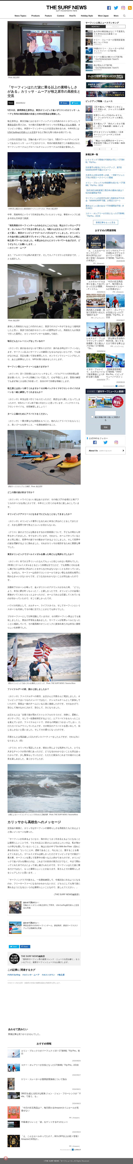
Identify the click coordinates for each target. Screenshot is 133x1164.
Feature (48, 16)
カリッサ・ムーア (31, 975)
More (116, 16)
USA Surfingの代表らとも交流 (22, 132)
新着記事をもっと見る (105, 222)
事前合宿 (12, 125)
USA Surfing (14, 975)
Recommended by (65, 1149)
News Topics (20, 16)
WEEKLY (115, 27)
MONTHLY (96, 27)
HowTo (72, 16)
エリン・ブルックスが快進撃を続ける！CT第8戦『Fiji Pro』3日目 (105, 184)
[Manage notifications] (6, 1158)
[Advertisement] (44, 1006)
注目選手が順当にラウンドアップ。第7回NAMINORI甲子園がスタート (104, 168)
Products (35, 16)
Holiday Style (87, 16)
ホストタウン (49, 975)
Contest (60, 16)
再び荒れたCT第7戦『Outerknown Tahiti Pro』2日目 (106, 67)
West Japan (103, 16)
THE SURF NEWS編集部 (33, 956)
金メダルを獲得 (69, 125)
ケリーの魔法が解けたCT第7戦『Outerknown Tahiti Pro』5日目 (108, 59)
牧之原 (62, 975)
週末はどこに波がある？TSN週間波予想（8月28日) (105, 207)
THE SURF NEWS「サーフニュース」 (59, 1161)
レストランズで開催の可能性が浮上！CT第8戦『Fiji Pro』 (105, 161)
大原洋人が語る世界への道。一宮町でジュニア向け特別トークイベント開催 (105, 176)
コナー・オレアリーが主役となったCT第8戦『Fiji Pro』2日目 (105, 214)
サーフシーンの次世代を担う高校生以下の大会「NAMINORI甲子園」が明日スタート (105, 199)
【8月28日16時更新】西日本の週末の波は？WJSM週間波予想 (105, 191)
